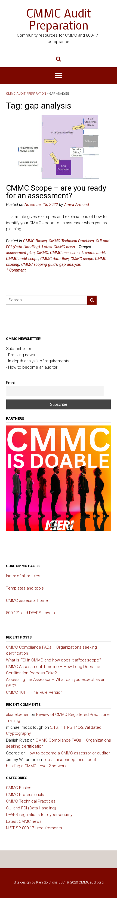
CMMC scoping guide (39, 264)
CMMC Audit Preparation (58, 19)
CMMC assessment (66, 252)
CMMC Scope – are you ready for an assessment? (56, 191)
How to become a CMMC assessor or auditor (68, 753)
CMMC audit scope (22, 258)
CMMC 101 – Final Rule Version (34, 692)
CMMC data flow (54, 258)
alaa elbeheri (17, 714)
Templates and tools (25, 588)
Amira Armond (76, 204)
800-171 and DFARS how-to (30, 612)
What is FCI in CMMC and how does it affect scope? (53, 660)
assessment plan (20, 252)
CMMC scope (81, 258)
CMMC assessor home (27, 600)
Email (11, 383)
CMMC (42, 252)
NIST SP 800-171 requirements (34, 828)
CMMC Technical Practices (71, 241)
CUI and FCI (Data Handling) (31, 808)
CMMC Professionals (25, 794)
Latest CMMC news (58, 247)
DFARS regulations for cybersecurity (39, 814)
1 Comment (16, 270)
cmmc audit (95, 252)
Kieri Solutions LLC (50, 882)
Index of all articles (23, 575)
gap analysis (70, 264)
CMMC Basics (35, 241)
